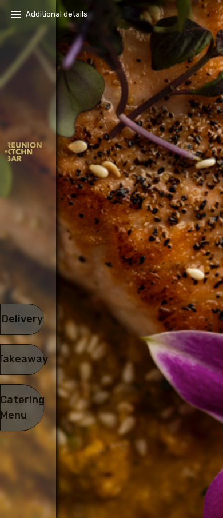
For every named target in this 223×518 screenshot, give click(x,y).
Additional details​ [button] (56, 14)
